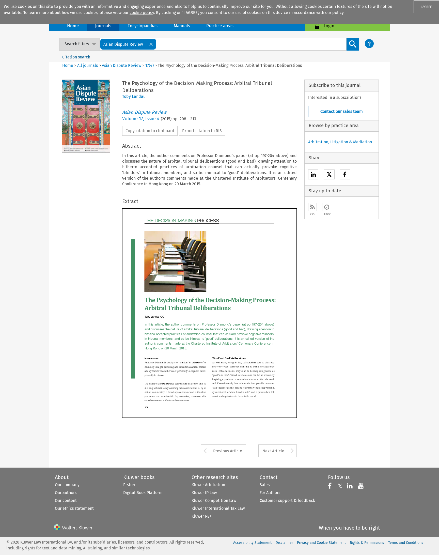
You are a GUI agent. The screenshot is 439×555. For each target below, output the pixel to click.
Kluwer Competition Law (214, 500)
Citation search (76, 57)
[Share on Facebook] (345, 175)
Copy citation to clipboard (150, 130)
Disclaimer (284, 543)
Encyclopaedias (143, 25)
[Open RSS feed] (312, 207)
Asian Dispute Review (121, 65)
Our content (66, 500)
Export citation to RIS (202, 130)
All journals (88, 65)
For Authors (270, 492)
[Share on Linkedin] (313, 175)
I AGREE (426, 7)
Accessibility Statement (252, 543)
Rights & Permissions (367, 543)
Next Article (273, 451)
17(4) (149, 65)
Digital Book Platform (143, 492)
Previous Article (227, 451)
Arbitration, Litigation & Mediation (340, 142)
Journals (103, 25)
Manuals (182, 25)
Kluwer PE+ (202, 516)
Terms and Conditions (405, 543)
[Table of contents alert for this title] (326, 207)
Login (329, 25)
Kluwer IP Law (204, 492)
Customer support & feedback (287, 500)
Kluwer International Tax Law (218, 508)
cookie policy (142, 12)
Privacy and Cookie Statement (321, 543)
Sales (265, 484)
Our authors (65, 492)
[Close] (151, 44)
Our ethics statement (74, 508)
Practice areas (219, 25)
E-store (129, 484)
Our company (67, 484)
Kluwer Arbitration (208, 484)
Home (73, 25)
